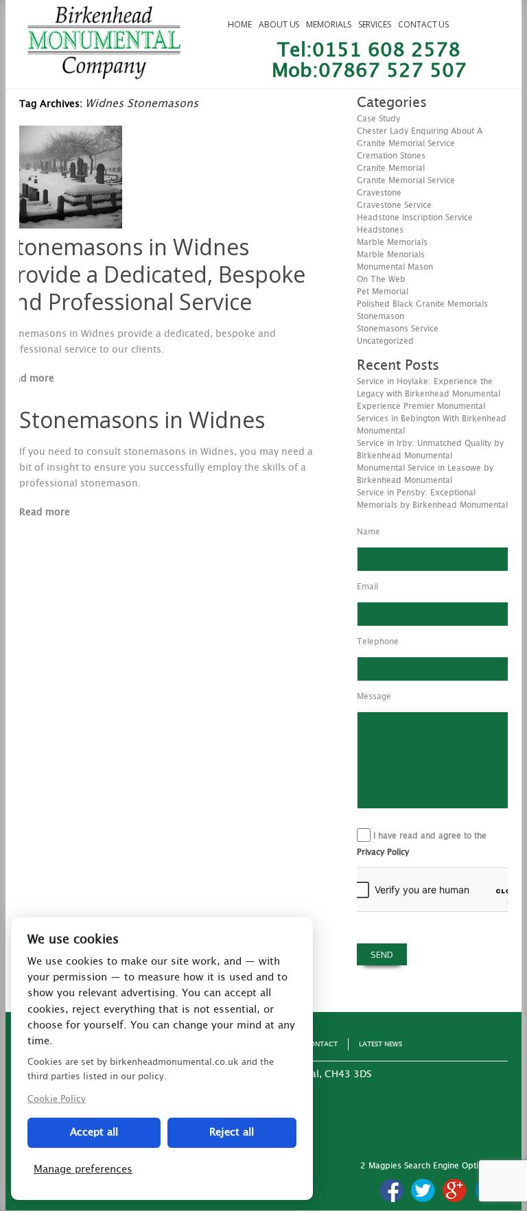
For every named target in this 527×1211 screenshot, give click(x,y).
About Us (279, 24)
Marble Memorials (392, 242)
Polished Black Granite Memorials (422, 304)
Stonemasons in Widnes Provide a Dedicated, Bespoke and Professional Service (154, 274)
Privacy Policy (383, 852)
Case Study (378, 119)
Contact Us (423, 24)
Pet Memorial (382, 291)
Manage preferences (83, 1169)
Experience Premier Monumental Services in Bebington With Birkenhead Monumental (431, 418)
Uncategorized (385, 341)
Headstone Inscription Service (415, 217)
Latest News (380, 1044)
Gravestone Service (394, 205)
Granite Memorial (391, 168)
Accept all (94, 1132)
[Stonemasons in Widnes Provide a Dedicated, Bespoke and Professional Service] (70, 225)
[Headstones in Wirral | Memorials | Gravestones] (103, 73)
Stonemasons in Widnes (142, 419)
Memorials (328, 24)
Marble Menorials (391, 254)
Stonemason (380, 316)
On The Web (381, 279)
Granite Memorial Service (406, 180)
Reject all (231, 1132)
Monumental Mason (395, 267)
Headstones (380, 230)
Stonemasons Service (397, 329)
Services (374, 24)
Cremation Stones (391, 156)
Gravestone (379, 193)
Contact (321, 1044)
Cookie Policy (56, 1099)
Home (240, 24)
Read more (28, 379)
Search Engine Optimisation (457, 1166)
